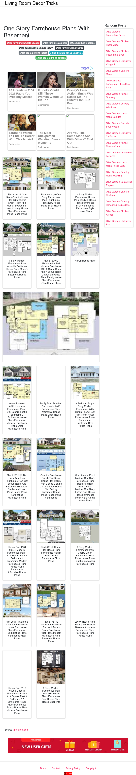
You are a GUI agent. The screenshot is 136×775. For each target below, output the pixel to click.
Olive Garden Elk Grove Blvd (118, 222)
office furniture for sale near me (66, 52)
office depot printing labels (33, 52)
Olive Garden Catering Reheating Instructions (118, 203)
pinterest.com (21, 729)
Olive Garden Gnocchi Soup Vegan (117, 124)
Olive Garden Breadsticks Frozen (116, 33)
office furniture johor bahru (69, 47)
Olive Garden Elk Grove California (118, 134)
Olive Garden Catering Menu (118, 72)
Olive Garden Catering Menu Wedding (118, 173)
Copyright (91, 768)
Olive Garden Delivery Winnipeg (117, 105)
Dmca (43, 768)
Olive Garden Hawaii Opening (117, 95)
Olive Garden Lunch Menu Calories (116, 115)
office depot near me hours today (36, 47)
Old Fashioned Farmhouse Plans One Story (118, 84)
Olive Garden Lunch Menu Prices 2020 (116, 164)
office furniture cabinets (54, 42)
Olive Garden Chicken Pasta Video (117, 43)
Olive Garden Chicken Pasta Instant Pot (117, 52)
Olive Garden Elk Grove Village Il (118, 62)
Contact (56, 768)
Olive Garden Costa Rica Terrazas (119, 154)
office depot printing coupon (51, 57)
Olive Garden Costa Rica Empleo (119, 183)
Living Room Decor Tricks (31, 3)
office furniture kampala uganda (23, 42)
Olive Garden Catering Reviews (118, 193)
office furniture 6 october (82, 42)
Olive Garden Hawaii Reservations (117, 144)
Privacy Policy (73, 768)
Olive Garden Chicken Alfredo (117, 212)
